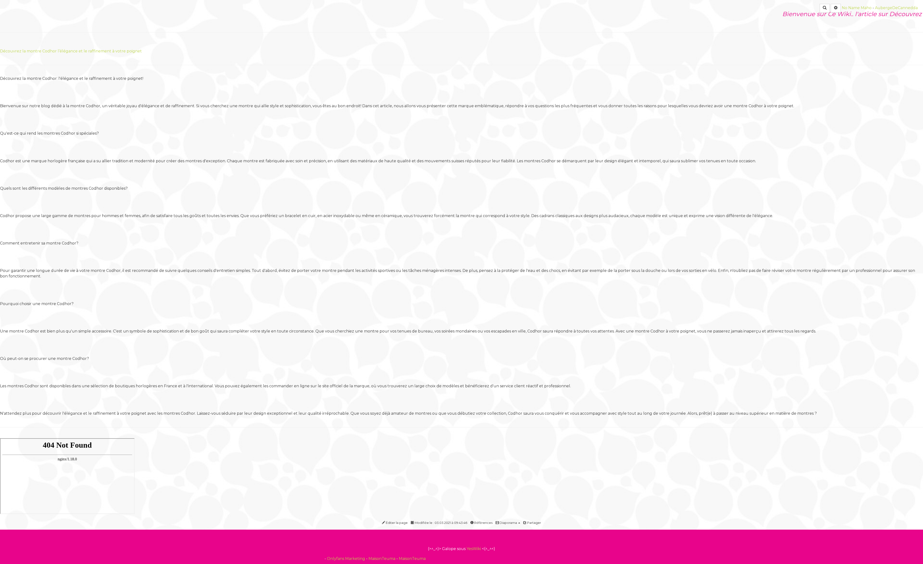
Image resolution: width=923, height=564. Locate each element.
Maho (866, 8)
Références (483, 523)
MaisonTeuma (382, 558)
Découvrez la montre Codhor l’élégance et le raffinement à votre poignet (71, 51)
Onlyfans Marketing (346, 558)
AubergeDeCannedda (896, 8)
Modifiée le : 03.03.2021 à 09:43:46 (440, 523)
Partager (533, 523)
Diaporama (508, 523)
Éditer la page (396, 523)
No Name (851, 8)
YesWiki (474, 548)
